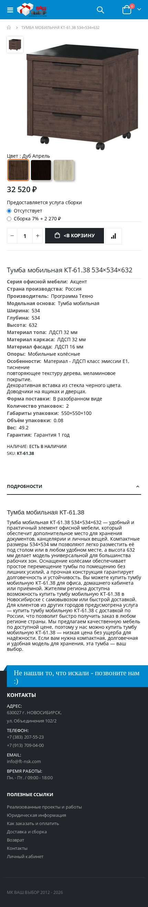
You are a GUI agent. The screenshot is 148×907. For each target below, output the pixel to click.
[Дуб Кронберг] (63, 170)
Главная (9, 27)
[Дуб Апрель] (18, 170)
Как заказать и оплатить (33, 823)
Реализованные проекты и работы (44, 807)
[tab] (74, 486)
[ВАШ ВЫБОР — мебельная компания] (31, 10)
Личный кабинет (25, 856)
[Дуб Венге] (41, 170)
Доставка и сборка (27, 831)
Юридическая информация (36, 815)
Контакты (17, 848)
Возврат (15, 840)
